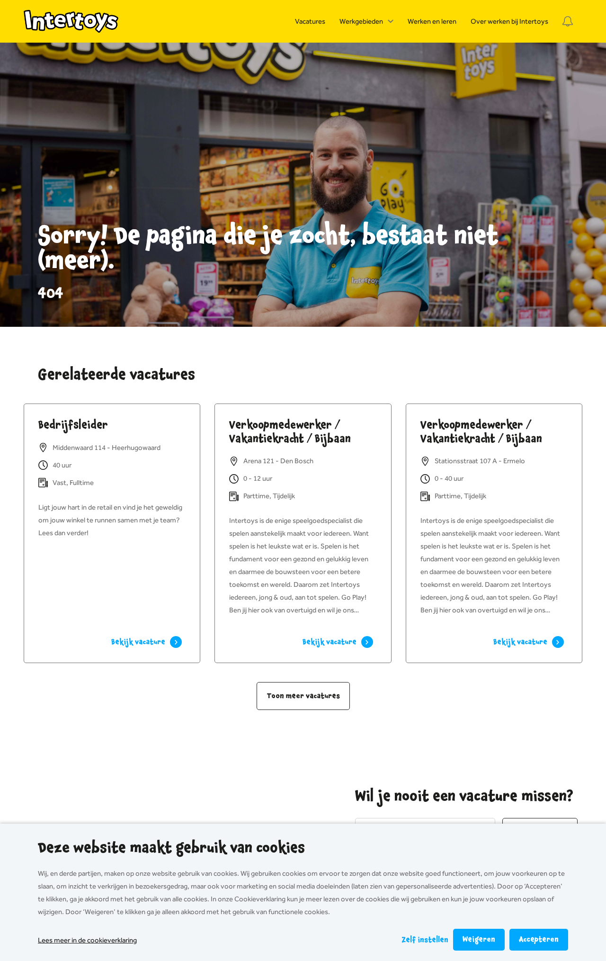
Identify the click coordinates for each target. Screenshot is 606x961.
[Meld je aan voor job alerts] (567, 21)
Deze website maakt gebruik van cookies (171, 848)
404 (50, 293)
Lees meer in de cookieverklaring (87, 940)
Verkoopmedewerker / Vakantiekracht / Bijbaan (290, 432)
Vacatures (310, 21)
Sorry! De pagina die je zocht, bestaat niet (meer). (268, 248)
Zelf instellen (424, 939)
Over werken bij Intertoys (509, 21)
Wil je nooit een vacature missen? (464, 796)
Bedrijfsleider (73, 425)
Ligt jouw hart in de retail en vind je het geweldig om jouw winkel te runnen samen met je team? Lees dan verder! (110, 520)
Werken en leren (432, 21)
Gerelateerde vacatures (116, 375)
